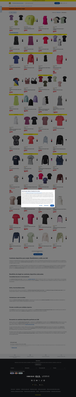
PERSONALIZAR (46, 205)
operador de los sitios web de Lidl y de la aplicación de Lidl (34, 192)
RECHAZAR (40, 205)
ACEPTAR (52, 205)
